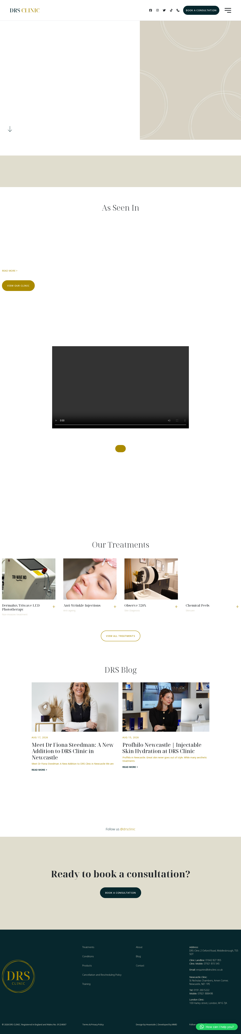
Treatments (88, 947)
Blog (138, 956)
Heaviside (151, 1024)
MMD (174, 1024)
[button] (217, 1026)
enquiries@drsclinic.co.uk (209, 969)
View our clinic (18, 285)
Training (86, 984)
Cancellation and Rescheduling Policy (101, 974)
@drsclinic (127, 829)
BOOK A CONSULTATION (201, 10)
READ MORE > (9, 270)
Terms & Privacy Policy (93, 1024)
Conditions (88, 956)
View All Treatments (120, 635)
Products (87, 965)
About (139, 947)
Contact (140, 965)
